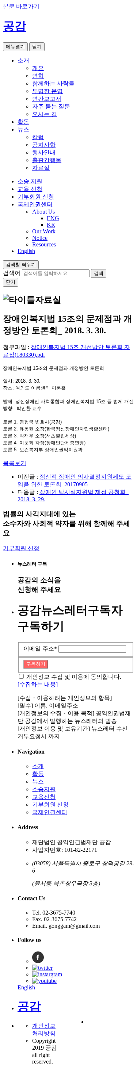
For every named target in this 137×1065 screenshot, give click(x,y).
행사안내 (44, 152)
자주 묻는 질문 (51, 106)
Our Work (44, 231)
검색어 (11, 273)
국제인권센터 (35, 204)
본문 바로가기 (21, 6)
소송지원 (44, 789)
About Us (43, 211)
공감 (14, 25)
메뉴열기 (15, 46)
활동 (23, 122)
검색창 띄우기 (21, 264)
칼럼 (38, 137)
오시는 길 (44, 114)
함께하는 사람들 (53, 83)
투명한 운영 (47, 91)
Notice (39, 238)
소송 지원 (30, 181)
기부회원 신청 (36, 197)
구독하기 (35, 664)
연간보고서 (46, 99)
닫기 (37, 46)
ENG (53, 218)
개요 (38, 68)
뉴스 (23, 129)
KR (51, 225)
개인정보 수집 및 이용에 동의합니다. (73, 677)
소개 (23, 60)
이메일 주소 (40, 648)
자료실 (41, 168)
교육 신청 (30, 189)
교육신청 (44, 797)
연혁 (38, 76)
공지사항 (44, 145)
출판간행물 (46, 160)
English (26, 251)
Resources (44, 244)
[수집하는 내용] (38, 684)
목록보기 (14, 463)
